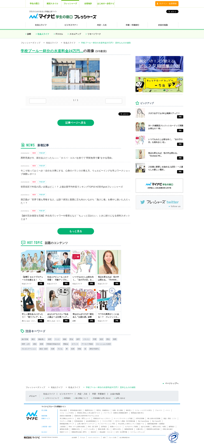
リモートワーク (94, 34)
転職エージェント (116, 426)
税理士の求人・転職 (159, 426)
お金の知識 (115, 394)
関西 (114, 339)
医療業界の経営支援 (153, 429)
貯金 (71, 339)
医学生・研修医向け (103, 410)
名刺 (72, 349)
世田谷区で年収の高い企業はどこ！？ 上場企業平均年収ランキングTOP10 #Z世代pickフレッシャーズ (72, 186)
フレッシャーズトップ (30, 43)
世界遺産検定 (78, 421)
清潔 (41, 344)
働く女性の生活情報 (153, 418)
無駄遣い (41, 339)
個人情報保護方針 (125, 437)
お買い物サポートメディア (86, 424)
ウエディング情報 (65, 421)
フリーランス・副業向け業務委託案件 (115, 413)
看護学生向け (89, 410)
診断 (29, 34)
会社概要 (74, 437)
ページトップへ (171, 383)
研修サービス (64, 432)
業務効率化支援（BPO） (79, 432)
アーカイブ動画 (87, 344)
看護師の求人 (76, 429)
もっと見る (75, 231)
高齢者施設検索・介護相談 (155, 424)
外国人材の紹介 (168, 429)
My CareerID (156, 421)
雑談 (64, 339)
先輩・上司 (26, 344)
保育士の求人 (117, 429)
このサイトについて (52, 398)
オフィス (75, 344)
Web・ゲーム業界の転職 (77, 426)
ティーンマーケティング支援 (123, 418)
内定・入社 (82, 394)
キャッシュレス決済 (103, 344)
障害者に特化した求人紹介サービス (88, 413)
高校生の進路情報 (65, 416)
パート (168, 410)
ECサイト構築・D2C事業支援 (125, 421)
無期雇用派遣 (128, 429)
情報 (79, 349)
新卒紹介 (104, 426)
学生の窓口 (34, 3)
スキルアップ (75, 34)
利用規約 (67, 398)
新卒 (78, 339)
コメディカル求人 (89, 429)
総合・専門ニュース (83, 418)
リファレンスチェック (137, 432)
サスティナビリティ (94, 437)
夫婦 (52, 349)
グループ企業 (112, 437)
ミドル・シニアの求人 (67, 413)
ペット (57, 339)
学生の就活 (63, 410)
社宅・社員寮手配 (121, 432)
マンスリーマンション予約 (106, 424)
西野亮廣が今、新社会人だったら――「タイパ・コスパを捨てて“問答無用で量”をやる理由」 (67, 158)
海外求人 (129, 410)
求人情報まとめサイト (67, 418)
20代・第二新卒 (93, 426)
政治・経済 (43, 349)
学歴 (94, 339)
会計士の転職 (145, 426)
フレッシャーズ (70, 3)
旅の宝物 (25, 339)
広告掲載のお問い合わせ (102, 398)
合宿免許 (88, 3)
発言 (49, 339)
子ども (60, 349)
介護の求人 (139, 429)
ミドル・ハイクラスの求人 (143, 410)
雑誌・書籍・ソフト (170, 418)
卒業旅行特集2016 (53, 344)
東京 (33, 339)
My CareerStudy (143, 421)
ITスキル (59, 34)
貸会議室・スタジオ (106, 432)
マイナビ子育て (107, 421)
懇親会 (65, 344)
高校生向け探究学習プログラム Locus (86, 416)
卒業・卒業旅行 (99, 394)
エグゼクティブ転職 (131, 426)
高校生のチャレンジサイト (102, 418)
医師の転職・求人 (103, 429)
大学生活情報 (140, 418)
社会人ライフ (43, 34)
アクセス (82, 437)
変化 (108, 339)
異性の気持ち (94, 349)
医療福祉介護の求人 (137, 413)
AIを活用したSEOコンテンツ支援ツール (131, 424)
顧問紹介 (172, 426)
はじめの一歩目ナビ (105, 3)
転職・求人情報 (118, 410)
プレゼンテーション (29, 349)
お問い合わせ (120, 398)
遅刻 (34, 344)
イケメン (86, 339)
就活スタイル (52, 3)
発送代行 (93, 432)
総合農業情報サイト (92, 421)
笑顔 (101, 339)
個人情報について (81, 398)
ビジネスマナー (66, 394)
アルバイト (158, 410)
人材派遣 (63, 426)
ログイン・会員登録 (168, 3)
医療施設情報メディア (67, 424)
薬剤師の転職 (64, 429)
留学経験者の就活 (76, 410)
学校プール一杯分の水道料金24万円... (52, 51)
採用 (104, 437)
